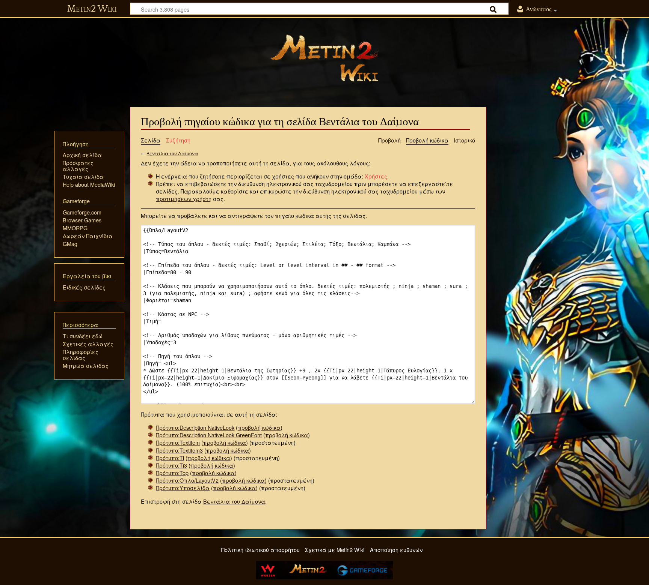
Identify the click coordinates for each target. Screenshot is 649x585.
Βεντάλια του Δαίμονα (172, 153)
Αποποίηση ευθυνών (396, 550)
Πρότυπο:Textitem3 (179, 450)
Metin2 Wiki (92, 9)
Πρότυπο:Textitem (178, 442)
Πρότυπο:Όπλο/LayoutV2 (187, 480)
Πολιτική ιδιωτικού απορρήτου (260, 550)
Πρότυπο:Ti (170, 458)
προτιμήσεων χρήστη (183, 198)
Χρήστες (376, 176)
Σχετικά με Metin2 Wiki (334, 550)
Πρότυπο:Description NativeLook (195, 427)
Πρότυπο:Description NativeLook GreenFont (209, 435)
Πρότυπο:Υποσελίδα (183, 488)
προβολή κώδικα (259, 427)
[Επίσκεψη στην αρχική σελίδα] (324, 58)
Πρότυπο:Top (172, 473)
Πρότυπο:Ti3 (171, 465)
